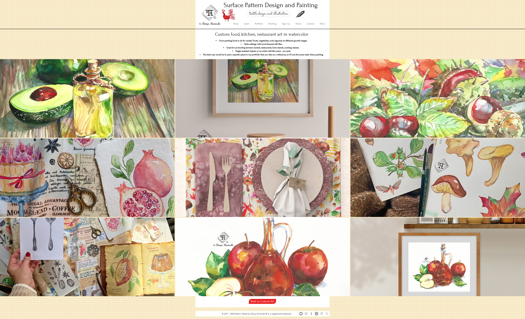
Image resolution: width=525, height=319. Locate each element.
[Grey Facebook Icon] (311, 313)
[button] (87, 98)
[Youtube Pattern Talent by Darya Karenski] (301, 313)
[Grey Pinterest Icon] (321, 313)
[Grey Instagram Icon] (306, 313)
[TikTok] (316, 313)
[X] (327, 313)
